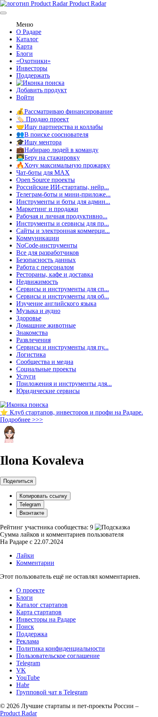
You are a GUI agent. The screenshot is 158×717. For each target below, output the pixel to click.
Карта (24, 46)
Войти (25, 97)
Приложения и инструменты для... (64, 383)
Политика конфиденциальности (60, 648)
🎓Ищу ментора (39, 142)
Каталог (27, 39)
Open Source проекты (45, 179)
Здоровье (28, 318)
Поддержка (31, 633)
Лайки (25, 555)
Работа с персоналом (45, 267)
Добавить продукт (41, 90)
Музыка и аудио (38, 310)
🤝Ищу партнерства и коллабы (59, 126)
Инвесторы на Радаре (46, 619)
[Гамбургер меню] (3, 13)
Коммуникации (37, 238)
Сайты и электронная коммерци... (63, 230)
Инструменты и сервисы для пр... (62, 223)
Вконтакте (31, 513)
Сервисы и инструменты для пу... (62, 347)
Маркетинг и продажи (47, 208)
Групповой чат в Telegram (52, 692)
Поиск (25, 626)
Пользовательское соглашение (58, 655)
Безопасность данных (46, 259)
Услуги (26, 376)
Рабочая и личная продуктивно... (61, 216)
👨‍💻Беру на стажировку (48, 157)
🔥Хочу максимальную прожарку (63, 165)
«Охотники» (33, 60)
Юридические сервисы (48, 390)
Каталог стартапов (42, 604)
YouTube (28, 677)
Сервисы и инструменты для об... (62, 296)
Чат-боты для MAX (43, 172)
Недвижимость (37, 281)
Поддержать (33, 75)
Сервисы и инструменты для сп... (62, 289)
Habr (22, 684)
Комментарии (35, 562)
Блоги (24, 53)
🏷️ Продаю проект (42, 119)
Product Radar (87, 3)
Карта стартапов (39, 612)
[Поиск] (40, 82)
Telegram (30, 504)
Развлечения (33, 339)
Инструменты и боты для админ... (63, 201)
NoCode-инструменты (46, 245)
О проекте (30, 590)
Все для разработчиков (47, 252)
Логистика (31, 354)
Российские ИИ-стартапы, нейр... (62, 187)
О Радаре (28, 31)
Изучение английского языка (56, 303)
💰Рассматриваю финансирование (64, 111)
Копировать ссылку (43, 496)
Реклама (27, 641)
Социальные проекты (46, 369)
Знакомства (32, 332)
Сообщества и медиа (44, 361)
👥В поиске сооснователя (52, 134)
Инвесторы (31, 68)
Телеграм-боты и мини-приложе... (63, 194)
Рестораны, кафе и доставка (54, 274)
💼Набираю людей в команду (57, 149)
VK (21, 670)
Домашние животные (46, 325)
